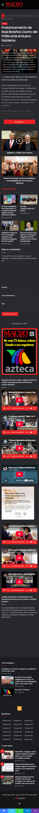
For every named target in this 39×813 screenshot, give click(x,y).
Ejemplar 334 (29, 724)
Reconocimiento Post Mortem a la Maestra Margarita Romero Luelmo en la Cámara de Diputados (28, 237)
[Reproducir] (4, 408)
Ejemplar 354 (18, 732)
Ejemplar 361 (7, 739)
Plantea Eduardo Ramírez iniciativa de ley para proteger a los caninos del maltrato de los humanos (25, 780)
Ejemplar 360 (29, 735)
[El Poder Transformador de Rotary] (28, 199)
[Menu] (3, 5)
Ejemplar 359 (18, 735)
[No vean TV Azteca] (8, 693)
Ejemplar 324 (29, 720)
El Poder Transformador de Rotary (27, 208)
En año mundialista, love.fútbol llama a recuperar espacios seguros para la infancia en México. (9, 210)
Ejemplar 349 (18, 728)
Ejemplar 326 (18, 724)
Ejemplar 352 (29, 728)
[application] (19, 400)
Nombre (5, 287)
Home (5, 19)
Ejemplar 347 (7, 728)
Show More (19, 122)
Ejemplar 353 (7, 732)
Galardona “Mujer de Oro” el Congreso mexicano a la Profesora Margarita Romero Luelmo (9, 237)
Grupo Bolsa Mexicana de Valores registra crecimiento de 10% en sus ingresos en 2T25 (26, 767)
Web (3, 304)
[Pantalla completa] (34, 408)
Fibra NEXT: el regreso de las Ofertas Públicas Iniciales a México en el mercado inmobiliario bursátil (25, 755)
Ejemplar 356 (29, 732)
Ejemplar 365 (28, 739)
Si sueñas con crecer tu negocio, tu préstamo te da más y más (19, 670)
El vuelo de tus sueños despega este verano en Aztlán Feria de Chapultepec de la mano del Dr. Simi (26, 680)
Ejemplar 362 (18, 739)
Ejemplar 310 (18, 720)
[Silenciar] (31, 408)
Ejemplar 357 (7, 735)
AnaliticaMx (21, 798)
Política (11, 19)
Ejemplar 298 (7, 720)
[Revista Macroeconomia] (14, 5)
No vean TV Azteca (22, 690)
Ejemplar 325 (7, 724)
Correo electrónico (9, 295)
